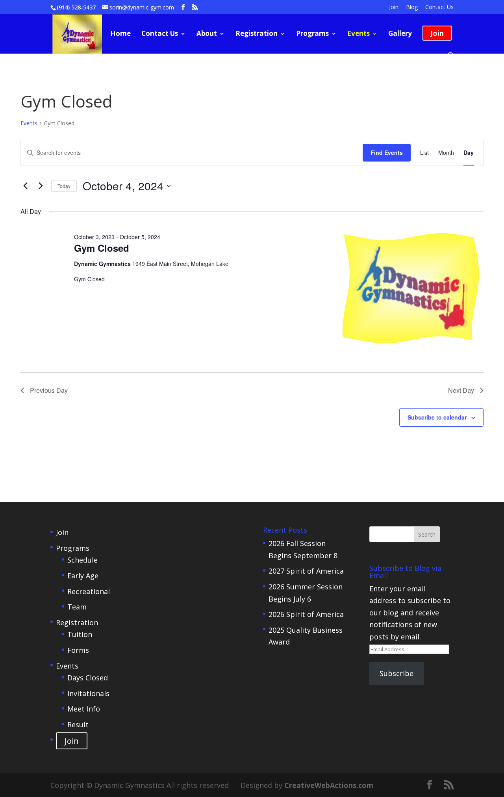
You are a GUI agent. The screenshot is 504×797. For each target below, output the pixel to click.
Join (393, 7)
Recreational (88, 591)
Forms (78, 650)
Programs (312, 34)
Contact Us (439, 7)
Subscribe (396, 673)
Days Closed (87, 677)
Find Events (387, 152)
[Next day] (40, 186)
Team (77, 606)
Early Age (82, 575)
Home (120, 34)
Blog (412, 7)
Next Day (461, 390)
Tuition (79, 634)
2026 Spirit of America (306, 614)
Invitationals (88, 693)
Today (63, 185)
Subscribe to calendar (437, 417)
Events (358, 34)
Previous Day (49, 390)
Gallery (400, 34)
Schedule (82, 560)
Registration (256, 34)
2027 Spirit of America (306, 571)
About (206, 34)
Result (78, 724)
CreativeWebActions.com (328, 785)
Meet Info (83, 708)
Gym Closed (101, 248)
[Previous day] (25, 186)
